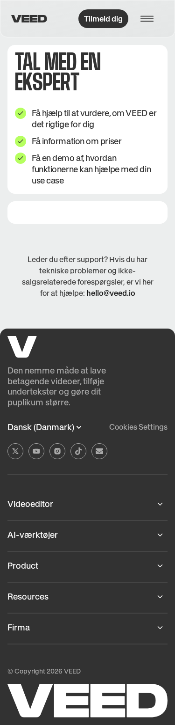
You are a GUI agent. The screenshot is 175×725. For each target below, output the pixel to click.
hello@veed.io (110, 293)
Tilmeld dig (103, 18)
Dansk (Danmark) (40, 427)
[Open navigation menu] (150, 18)
